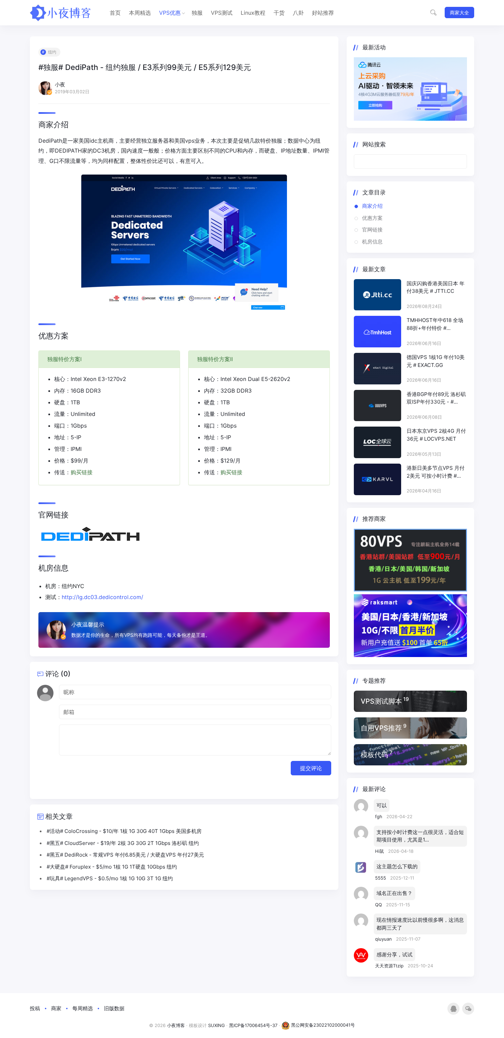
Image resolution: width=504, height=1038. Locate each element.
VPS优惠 (170, 12)
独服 (197, 12)
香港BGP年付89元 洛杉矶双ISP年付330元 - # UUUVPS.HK (436, 398)
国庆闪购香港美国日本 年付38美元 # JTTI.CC (436, 287)
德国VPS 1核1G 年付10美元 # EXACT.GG (436, 361)
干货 (279, 12)
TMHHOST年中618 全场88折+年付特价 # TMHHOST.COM (435, 324)
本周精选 (140, 12)
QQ (379, 904)
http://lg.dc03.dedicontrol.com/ (102, 597)
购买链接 (82, 472)
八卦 (298, 12)
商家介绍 (372, 206)
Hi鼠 (380, 851)
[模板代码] (410, 754)
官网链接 (372, 229)
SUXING (216, 1025)
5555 (381, 878)
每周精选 (82, 1008)
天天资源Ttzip (390, 965)
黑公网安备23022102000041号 (322, 1025)
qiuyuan (384, 939)
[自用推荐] (410, 728)
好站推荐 (323, 12)
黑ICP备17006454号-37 (253, 1025)
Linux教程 (253, 12)
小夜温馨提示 (87, 624)
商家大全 (459, 12)
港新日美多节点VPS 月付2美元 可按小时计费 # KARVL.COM (436, 472)
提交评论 (311, 768)
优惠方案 (372, 218)
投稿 (35, 1008)
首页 (115, 12)
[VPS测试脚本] (410, 701)
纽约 (52, 52)
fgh (379, 816)
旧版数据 (114, 1008)
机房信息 (372, 241)
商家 (56, 1008)
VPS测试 (221, 12)
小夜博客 (176, 1025)
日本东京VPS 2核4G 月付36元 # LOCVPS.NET (436, 435)
